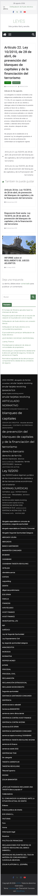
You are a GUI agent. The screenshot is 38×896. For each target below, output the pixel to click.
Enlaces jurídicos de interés (12, 810)
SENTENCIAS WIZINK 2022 (12, 505)
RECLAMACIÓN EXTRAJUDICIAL (14, 683)
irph (3, 625)
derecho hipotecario (9, 459)
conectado (25, 284)
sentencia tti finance (9, 744)
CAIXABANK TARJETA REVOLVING (15, 564)
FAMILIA (5, 599)
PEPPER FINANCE (21, 492)
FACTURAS (6, 819)
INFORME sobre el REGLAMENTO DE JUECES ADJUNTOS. (16, 260)
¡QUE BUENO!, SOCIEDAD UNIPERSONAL (18, 338)
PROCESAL (6, 669)
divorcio (21, 459)
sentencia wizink (21, 508)
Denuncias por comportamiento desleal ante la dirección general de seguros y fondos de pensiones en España (18, 353)
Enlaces (5, 805)
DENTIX (5, 586)
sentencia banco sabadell (11, 705)
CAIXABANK (6, 559)
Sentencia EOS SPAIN (10, 727)
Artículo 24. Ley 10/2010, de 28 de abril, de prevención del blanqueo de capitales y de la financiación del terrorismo (18, 170)
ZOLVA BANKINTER (9, 780)
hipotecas (18, 464)
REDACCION (24, 86)
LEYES (19, 21)
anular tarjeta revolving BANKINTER (14, 388)
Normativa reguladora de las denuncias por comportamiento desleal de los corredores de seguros (18, 361)
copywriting (6, 581)
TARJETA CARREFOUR (10, 762)
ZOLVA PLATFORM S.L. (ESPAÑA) (14, 864)
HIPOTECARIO (8, 464)
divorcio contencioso (8, 461)
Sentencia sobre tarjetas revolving (12, 502)
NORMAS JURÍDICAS (15, 488)
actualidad (6, 383)
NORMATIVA (16, 82)
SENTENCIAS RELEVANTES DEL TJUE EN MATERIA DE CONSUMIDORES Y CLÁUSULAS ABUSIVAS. (18, 857)
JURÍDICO (7, 82)
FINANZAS (6, 603)
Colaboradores (7, 794)
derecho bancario (13, 451)
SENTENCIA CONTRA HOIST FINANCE (16, 718)
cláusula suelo (7, 425)
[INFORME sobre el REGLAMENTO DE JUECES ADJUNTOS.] (19, 237)
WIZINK (5, 775)
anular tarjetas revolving (16, 396)
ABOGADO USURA (9, 537)
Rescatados (17, 495)
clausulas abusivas (26, 422)
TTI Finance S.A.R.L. (8, 513)
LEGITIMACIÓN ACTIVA (10, 467)
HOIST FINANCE (8, 612)
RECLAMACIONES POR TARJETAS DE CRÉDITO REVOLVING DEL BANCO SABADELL (16, 847)
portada (5, 665)
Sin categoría (7, 757)
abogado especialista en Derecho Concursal (18, 528)
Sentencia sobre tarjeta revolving (14, 500)
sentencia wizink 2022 (10, 749)
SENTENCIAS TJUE (9, 753)
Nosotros (5, 836)
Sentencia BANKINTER (10, 709)
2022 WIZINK (8, 380)
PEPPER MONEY (6, 494)
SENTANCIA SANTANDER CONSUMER (16, 696)
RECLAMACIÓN (8, 678)
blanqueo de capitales (12, 415)
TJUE (24, 510)
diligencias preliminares (10, 590)
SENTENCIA (26, 494)
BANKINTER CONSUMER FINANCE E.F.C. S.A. (15, 409)
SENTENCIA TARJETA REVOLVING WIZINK (18, 740)
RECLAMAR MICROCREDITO (13, 687)
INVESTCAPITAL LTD (10, 621)
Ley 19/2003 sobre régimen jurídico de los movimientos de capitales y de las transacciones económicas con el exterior (18, 480)
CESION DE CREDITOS (10, 422)
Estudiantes (19, 462)
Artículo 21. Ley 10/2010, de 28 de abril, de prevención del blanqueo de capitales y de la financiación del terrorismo (19, 156)
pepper (13, 492)
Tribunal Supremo (8, 771)
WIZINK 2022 (20, 513)
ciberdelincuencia (8, 572)
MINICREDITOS (8, 647)
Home (4, 827)
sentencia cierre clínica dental (13, 713)
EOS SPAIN (6, 594)
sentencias (6, 497)
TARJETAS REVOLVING (11, 766)
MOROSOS (6, 652)
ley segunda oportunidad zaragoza (15, 643)
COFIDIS (5, 577)
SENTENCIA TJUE (8, 508)
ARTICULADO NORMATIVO (10, 403)
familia (27, 462)
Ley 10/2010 (10, 471)
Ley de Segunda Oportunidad (13, 634)
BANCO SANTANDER (10, 546)
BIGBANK (6, 555)
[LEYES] (4, 34)
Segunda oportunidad (10, 691)
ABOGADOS (6, 542)
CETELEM (6, 568)
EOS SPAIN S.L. (8, 814)
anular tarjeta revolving (21, 383)
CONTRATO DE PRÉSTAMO (23, 425)
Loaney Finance (8, 342)
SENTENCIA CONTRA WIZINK (13, 722)
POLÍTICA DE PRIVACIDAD (12, 841)
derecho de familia (11, 455)
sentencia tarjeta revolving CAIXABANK (16, 735)
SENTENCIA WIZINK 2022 (12, 510)
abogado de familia (22, 380)
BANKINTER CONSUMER (11, 550)
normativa (6, 492)
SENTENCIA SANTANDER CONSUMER (16, 731)
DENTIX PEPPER (7, 428)
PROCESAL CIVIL (8, 674)
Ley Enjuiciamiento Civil (11, 639)
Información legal (8, 832)
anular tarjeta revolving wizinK (12, 393)
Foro (4, 823)
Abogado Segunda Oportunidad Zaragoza (17, 533)
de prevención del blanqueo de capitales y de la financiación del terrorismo (18, 439)
